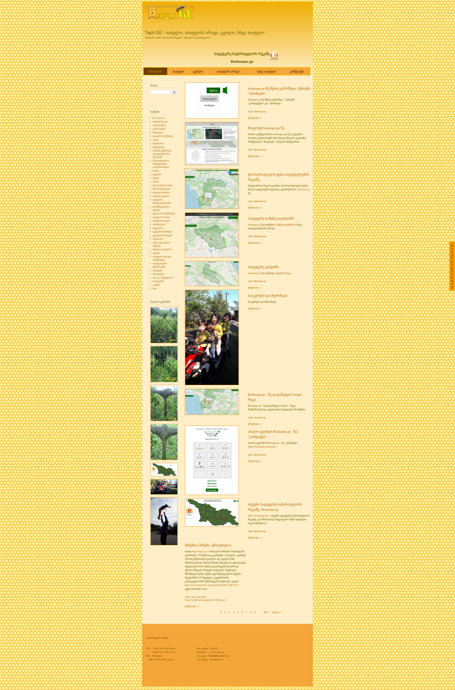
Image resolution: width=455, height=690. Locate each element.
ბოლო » (276, 612)
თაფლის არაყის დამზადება (162, 258)
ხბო (155, 288)
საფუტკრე (158, 273)
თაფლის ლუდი (161, 220)
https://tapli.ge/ (199, 551)
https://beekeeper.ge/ (258, 515)
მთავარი (155, 71)
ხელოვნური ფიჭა (162, 185)
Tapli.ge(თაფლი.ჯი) (219, 655)
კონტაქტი (297, 71)
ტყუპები (157, 174)
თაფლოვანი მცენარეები (160, 265)
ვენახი (156, 253)
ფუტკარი (158, 228)
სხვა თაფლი (266, 71)
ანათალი (158, 238)
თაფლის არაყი (228, 71)
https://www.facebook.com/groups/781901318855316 (212, 585)
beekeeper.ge (303, 189)
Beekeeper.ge (159, 117)
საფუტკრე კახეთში (263, 267)
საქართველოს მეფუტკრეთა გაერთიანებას (161, 163)
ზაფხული (158, 132)
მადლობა (158, 143)
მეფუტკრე (158, 147)
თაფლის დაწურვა (163, 136)
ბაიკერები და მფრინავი (267, 295)
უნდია (156, 178)
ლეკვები (158, 270)
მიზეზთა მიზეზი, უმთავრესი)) (208, 545)
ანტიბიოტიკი (160, 121)
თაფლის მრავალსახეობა (162, 201)
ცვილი (198, 71)
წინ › (266, 612)
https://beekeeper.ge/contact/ (262, 446)
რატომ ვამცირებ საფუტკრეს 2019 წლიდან (162, 154)
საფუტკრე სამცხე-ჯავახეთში (271, 218)
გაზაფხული (159, 125)
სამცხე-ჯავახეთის (285, 224)
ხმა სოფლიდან (161, 188)
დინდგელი (159, 224)
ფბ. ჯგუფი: (202, 655)
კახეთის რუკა (283, 273)
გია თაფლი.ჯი (217, 652)
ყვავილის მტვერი (163, 235)
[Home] (170, 13)
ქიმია (156, 181)
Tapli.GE (214, 648)
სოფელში (158, 281)
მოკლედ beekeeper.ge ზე (266, 128)
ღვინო (156, 284)
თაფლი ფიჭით (161, 192)
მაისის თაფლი (161, 196)
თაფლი (178, 71)
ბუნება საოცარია (162, 249)
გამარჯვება (159, 128)
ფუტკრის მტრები (162, 231)
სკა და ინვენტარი (163, 277)
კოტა (156, 139)
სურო (156, 170)
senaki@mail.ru (216, 659)
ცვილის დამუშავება (164, 213)
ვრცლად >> (255, 117)
